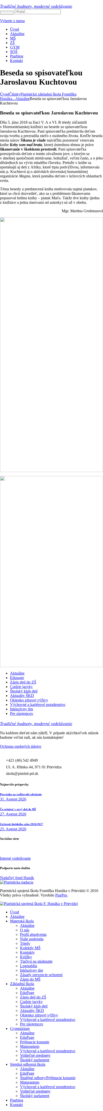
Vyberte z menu (12, 21)
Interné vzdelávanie (15, 858)
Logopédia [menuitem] (28, 966)
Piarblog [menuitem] (16, 1100)
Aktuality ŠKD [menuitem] (32, 1010)
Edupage (17, 678)
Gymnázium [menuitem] (20, 1028)
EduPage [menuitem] (27, 993)
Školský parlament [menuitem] (34, 1060)
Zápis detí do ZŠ (23, 682)
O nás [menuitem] (24, 930)
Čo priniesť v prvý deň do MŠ (18, 809)
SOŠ (14, 52)
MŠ (13, 38)
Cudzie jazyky (21, 687)
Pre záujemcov (21, 713)
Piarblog (16, 56)
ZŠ (12, 43)
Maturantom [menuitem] (29, 1046)
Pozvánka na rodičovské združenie (21, 794)
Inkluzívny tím (21, 709)
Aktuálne (17, 34)
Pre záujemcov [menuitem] (31, 1024)
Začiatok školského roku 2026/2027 (21, 824)
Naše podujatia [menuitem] (32, 939)
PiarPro (61, 895)
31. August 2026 (13, 799)
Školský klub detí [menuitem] (34, 1006)
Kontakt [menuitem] (16, 1105)
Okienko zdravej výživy (29, 700)
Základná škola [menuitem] (22, 984)
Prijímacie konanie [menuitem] (34, 1042)
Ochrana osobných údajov (21, 746)
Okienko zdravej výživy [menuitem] (39, 1015)
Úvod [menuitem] (14, 912)
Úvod (14, 29)
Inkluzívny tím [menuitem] (31, 970)
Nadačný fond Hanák (17, 878)
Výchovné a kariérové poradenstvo (37, 704)
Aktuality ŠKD (22, 695)
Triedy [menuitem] (25, 943)
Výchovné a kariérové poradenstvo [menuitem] (47, 1019)
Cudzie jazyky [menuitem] (31, 1002)
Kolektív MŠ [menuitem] (30, 948)
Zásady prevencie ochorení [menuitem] (41, 975)
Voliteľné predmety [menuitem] (35, 1055)
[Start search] (7, 13)
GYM (15, 47)
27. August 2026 (13, 814)
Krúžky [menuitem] (26, 957)
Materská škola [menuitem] (22, 921)
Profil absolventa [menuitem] (33, 934)
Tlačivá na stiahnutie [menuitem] (36, 961)
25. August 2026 (13, 829)
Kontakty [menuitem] (27, 952)
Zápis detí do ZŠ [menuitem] (33, 997)
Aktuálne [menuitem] (17, 916)
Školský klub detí (24, 691)
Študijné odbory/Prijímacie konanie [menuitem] (48, 1078)
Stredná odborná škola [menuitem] (27, 1064)
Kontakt (16, 60)
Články (14, 94)
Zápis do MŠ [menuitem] (30, 979)
